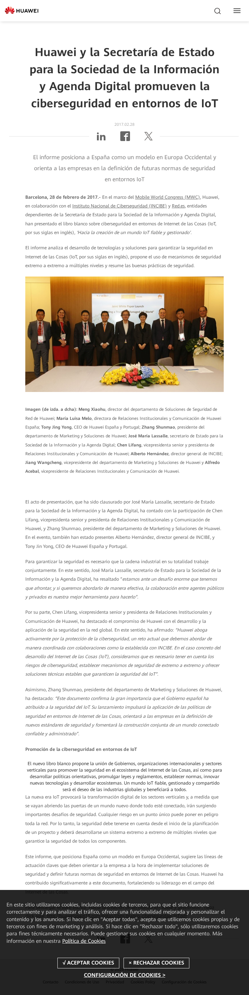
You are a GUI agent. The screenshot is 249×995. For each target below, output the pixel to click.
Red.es (178, 205)
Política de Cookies (84, 941)
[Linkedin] (101, 138)
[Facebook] (125, 138)
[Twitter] (148, 138)
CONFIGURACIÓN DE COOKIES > (124, 975)
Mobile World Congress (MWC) (167, 197)
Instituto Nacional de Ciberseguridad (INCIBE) (119, 205)
